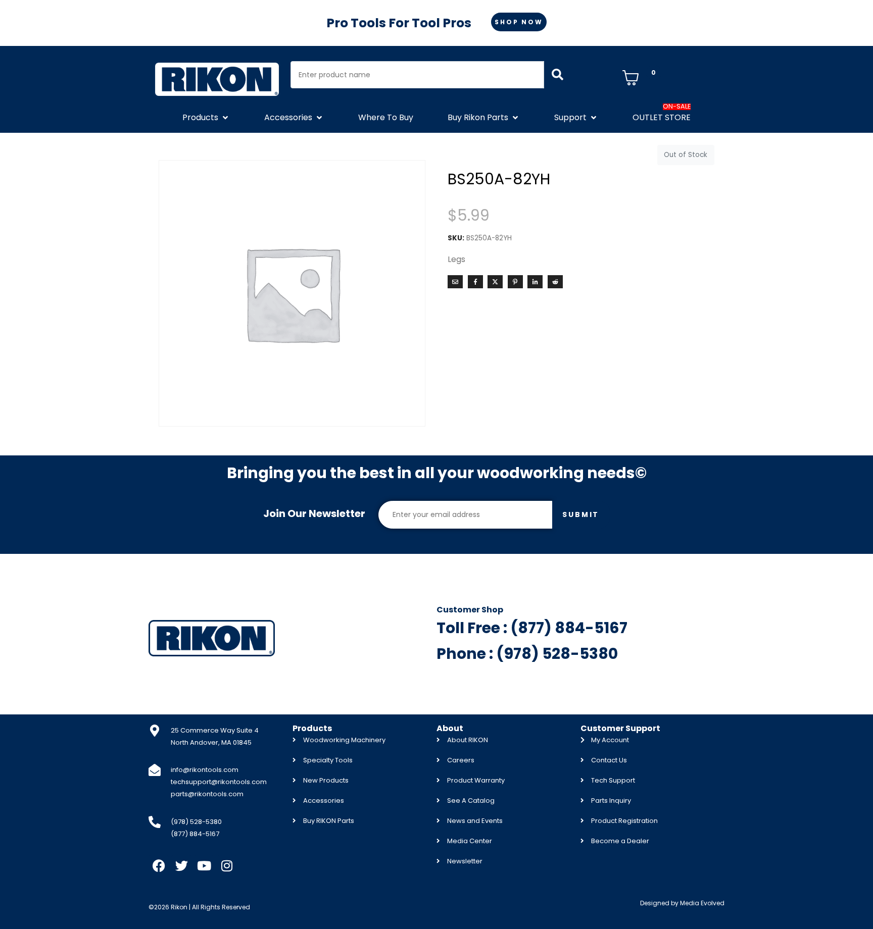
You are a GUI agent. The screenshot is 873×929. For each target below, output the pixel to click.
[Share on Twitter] (495, 281)
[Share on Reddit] (555, 281)
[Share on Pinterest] (515, 281)
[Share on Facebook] (475, 281)
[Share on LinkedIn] (535, 281)
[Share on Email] (455, 281)
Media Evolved (702, 903)
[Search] (557, 74)
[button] (206, 118)
